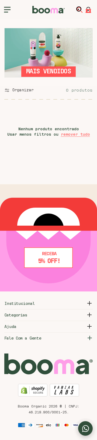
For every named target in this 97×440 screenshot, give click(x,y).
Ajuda (10, 326)
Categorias (15, 315)
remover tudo (75, 134)
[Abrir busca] (81, 10)
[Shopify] (32, 391)
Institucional (19, 303)
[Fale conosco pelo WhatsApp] (85, 428)
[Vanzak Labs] (64, 391)
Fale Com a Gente (22, 338)
